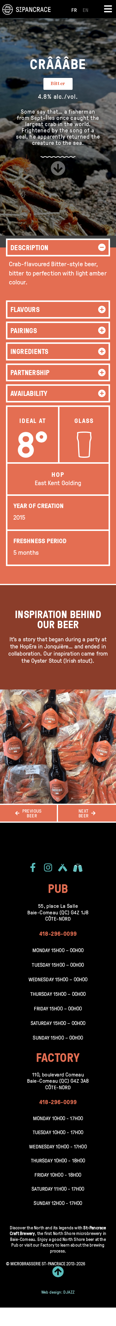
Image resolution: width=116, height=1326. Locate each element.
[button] (58, 248)
